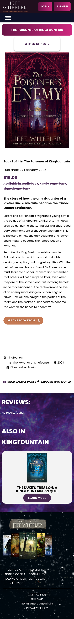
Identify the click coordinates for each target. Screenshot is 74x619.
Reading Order (15, 579)
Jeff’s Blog (37, 579)
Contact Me (37, 595)
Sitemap (37, 599)
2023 (60, 363)
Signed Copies (14, 574)
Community (37, 574)
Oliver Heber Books (23, 367)
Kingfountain (15, 358)
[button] (8, 17)
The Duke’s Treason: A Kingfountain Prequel (37, 489)
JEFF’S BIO (15, 570)
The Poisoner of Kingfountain (37, 29)
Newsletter (37, 570)
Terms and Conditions (37, 604)
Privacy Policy (37, 608)
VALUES (15, 583)
